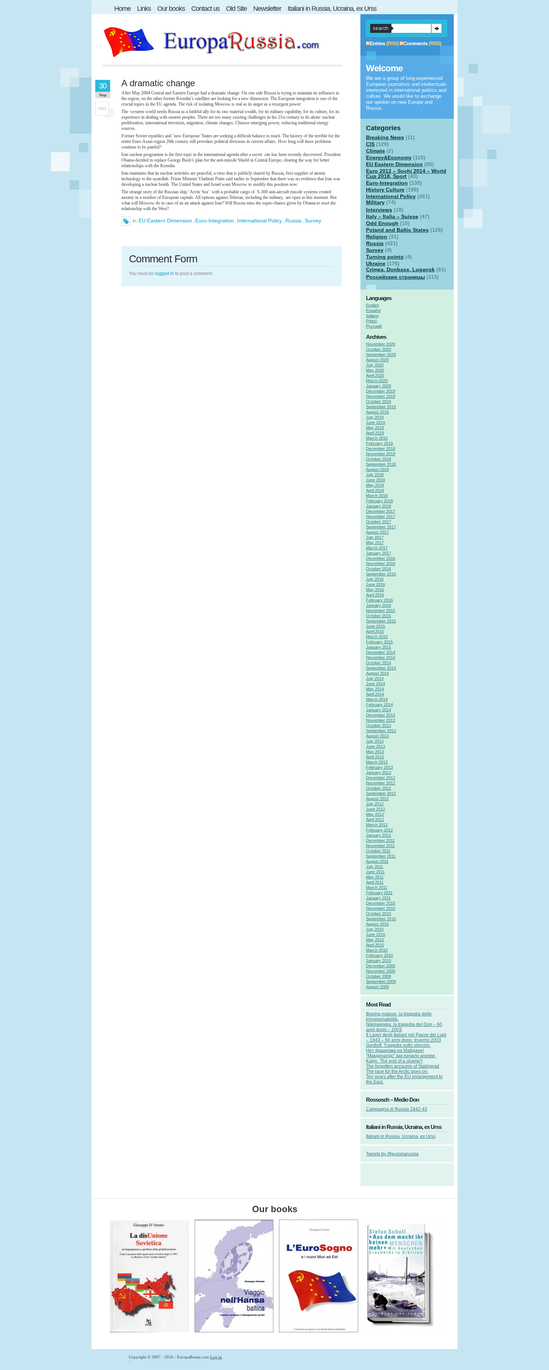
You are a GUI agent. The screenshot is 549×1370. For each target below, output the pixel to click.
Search (436, 28)
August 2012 (377, 798)
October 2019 (378, 401)
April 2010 (375, 945)
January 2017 (378, 553)
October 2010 (378, 913)
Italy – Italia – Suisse (392, 216)
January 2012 (378, 835)
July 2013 (375, 741)
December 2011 (380, 840)
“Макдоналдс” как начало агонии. (401, 1055)
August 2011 (377, 861)
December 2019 (380, 391)
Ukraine (375, 263)
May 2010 (375, 939)
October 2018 (378, 459)
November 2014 (380, 657)
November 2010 (380, 908)
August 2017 (377, 532)
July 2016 (375, 579)
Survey (313, 221)
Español (373, 310)
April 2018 (375, 490)
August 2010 (377, 924)
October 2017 (378, 521)
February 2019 (379, 443)
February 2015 (379, 642)
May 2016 (375, 589)
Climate (375, 151)
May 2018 (375, 485)
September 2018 (381, 464)
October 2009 (378, 976)
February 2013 (379, 767)
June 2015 (375, 626)
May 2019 (375, 427)
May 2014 (375, 689)
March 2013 (377, 762)
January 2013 (378, 772)
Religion (376, 237)
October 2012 (378, 788)
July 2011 (374, 866)
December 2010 (380, 903)
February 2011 (379, 892)
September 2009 (381, 981)
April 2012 (375, 819)
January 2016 (378, 605)
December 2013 (380, 715)
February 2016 (379, 600)
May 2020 (375, 370)
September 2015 (381, 621)
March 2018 (377, 495)
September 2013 (381, 730)
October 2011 (378, 851)
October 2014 (378, 663)
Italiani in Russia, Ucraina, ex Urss (400, 1136)
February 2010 (379, 955)
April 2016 (375, 595)
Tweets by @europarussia (392, 1154)
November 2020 (380, 344)
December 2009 (380, 966)
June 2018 (375, 480)
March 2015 (377, 636)
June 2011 (375, 872)
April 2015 (375, 631)
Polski (371, 321)
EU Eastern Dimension (165, 221)
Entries (377, 43)
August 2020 (377, 360)
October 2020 (378, 349)
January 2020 (378, 386)
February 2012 (379, 830)
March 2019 (377, 438)
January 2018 (378, 506)
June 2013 (375, 746)
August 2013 (377, 736)
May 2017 (375, 542)
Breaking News (385, 137)
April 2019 (375, 433)
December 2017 (380, 511)
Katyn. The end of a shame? (394, 1061)
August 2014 (377, 673)
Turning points (385, 257)
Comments (415, 43)
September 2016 (381, 574)
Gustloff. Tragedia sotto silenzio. (398, 1045)
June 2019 (375, 422)
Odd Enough (382, 223)
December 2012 (380, 777)
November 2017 (380, 516)
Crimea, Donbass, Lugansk (400, 269)
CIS (370, 144)
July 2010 (375, 929)
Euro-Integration (214, 221)
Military (375, 202)
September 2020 (381, 354)
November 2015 (380, 610)
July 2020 (375, 365)
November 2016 (380, 563)
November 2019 (380, 396)
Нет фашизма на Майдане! (395, 1050)
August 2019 (377, 412)
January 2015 (378, 647)
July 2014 (375, 678)
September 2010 (381, 919)
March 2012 (377, 825)
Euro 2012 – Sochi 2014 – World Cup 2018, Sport (406, 173)
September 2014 (381, 668)
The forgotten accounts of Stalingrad (402, 1066)
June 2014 (375, 683)
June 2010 (375, 934)
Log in (216, 1357)
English (372, 305)
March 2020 (377, 380)
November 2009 (380, 971)
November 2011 (380, 845)
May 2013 (375, 751)
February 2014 (379, 704)
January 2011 (378, 898)
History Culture (385, 190)
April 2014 (375, 694)
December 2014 (380, 652)
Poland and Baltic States (397, 230)
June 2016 (375, 584)
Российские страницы (395, 277)
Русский (374, 326)
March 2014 (377, 699)
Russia (293, 221)
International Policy (259, 221)
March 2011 (376, 887)
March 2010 (377, 950)
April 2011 (375, 882)
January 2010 (378, 960)
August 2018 (377, 469)
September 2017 (381, 527)
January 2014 (378, 710)
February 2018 (379, 501)
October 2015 (378, 616)
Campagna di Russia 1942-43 (396, 1109)
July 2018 (375, 474)
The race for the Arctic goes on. (397, 1071)
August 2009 (377, 986)
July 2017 (375, 537)
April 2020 (375, 375)
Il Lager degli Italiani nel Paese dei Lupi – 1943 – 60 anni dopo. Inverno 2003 (406, 1037)
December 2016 (380, 558)
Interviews (379, 210)
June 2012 (375, 809)
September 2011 (381, 856)
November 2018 (380, 454)
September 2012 (381, 793)
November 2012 (380, 783)
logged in (164, 273)
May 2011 (375, 877)
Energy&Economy (389, 157)
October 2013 (378, 725)
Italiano (372, 315)
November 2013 (380, 720)
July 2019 (375, 417)
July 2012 (375, 804)
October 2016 (378, 569)
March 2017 (377, 548)
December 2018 (380, 448)
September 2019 (381, 407)
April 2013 (375, 757)
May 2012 (375, 814)
